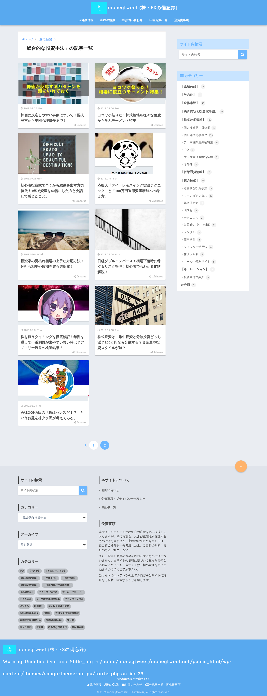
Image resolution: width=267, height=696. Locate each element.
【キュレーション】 (197, 269)
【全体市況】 (192, 103)
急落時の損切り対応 (199, 224)
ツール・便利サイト (199, 261)
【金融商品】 (192, 86)
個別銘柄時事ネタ (198, 135)
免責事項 (183, 20)
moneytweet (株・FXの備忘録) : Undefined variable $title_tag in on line (117, 651)
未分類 (187, 284)
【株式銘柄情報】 (196, 119)
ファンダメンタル (198, 195)
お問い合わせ (133, 20)
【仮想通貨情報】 (196, 172)
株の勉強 (109, 20)
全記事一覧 (160, 20)
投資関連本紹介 (196, 277)
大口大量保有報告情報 (201, 157)
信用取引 (192, 239)
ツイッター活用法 (198, 246)
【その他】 (190, 94)
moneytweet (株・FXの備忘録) (142, 7)
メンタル (192, 232)
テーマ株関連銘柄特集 (201, 142)
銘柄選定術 (193, 202)
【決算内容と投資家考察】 (202, 111)
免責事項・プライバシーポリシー (123, 498)
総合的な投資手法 (198, 188)
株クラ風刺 (193, 254)
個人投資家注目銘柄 (199, 127)
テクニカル (193, 217)
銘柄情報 (87, 20)
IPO (188, 149)
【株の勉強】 (193, 180)
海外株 (190, 164)
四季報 (190, 210)
